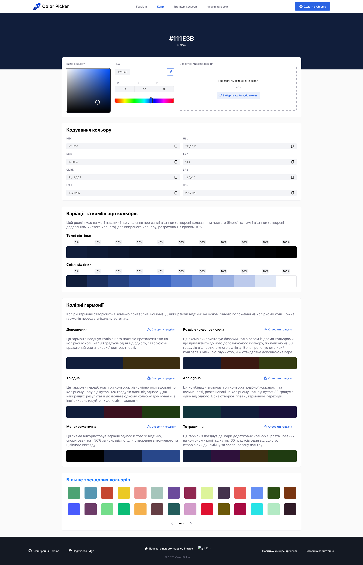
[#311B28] (290, 509)
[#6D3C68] (91, 509)
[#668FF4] (257, 493)
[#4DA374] (74, 493)
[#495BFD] (74, 509)
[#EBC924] (124, 493)
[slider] (88, 90)
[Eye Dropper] (170, 72)
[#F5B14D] (140, 509)
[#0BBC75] (124, 509)
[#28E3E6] (257, 509)
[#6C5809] (224, 509)
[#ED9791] (140, 493)
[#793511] (290, 493)
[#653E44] (157, 509)
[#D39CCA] (190, 509)
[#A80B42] (240, 509)
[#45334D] (224, 493)
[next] (190, 523)
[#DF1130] (207, 509)
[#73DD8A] (107, 509)
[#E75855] (240, 493)
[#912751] (190, 493)
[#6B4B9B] (174, 493)
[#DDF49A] (207, 493)
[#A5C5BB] (157, 493)
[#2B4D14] (274, 493)
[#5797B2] (91, 493)
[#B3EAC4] (274, 509)
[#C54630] (107, 493)
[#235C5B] (174, 509)
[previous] (172, 523)
